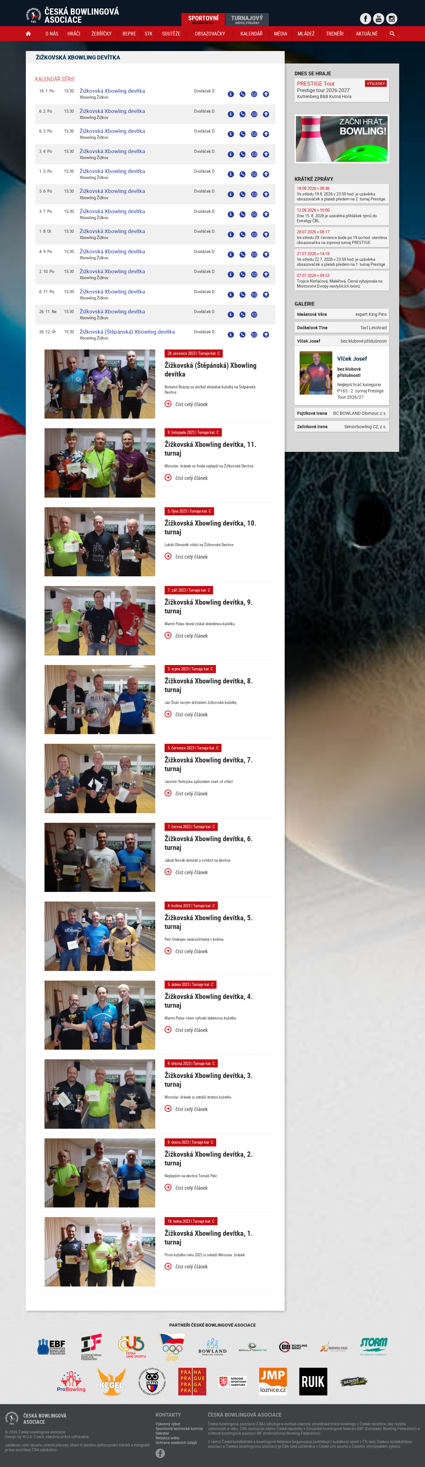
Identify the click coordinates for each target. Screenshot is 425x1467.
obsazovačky (210, 33)
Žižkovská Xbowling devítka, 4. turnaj (209, 1000)
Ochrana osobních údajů (176, 1442)
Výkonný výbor (168, 1423)
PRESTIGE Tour (316, 83)
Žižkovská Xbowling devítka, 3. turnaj (209, 1080)
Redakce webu (168, 1437)
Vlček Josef (352, 358)
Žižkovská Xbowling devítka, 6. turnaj (209, 843)
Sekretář (162, 1433)
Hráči (74, 33)
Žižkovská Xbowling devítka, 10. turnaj (211, 527)
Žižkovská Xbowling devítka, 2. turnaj (209, 1158)
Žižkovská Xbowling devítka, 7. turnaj (209, 764)
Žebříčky (101, 33)
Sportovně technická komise (179, 1428)
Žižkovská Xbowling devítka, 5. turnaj (209, 922)
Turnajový (247, 19)
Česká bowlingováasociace (45, 1418)
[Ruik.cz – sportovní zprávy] (313, 1382)
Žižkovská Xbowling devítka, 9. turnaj (209, 606)
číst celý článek (191, 404)
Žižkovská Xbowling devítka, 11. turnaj (211, 448)
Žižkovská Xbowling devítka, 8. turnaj (209, 685)
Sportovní (203, 19)
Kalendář (252, 33)
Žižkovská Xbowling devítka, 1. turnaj (209, 1237)
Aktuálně (367, 33)
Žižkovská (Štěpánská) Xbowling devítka (127, 331)
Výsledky (376, 83)
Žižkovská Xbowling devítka (112, 90)
